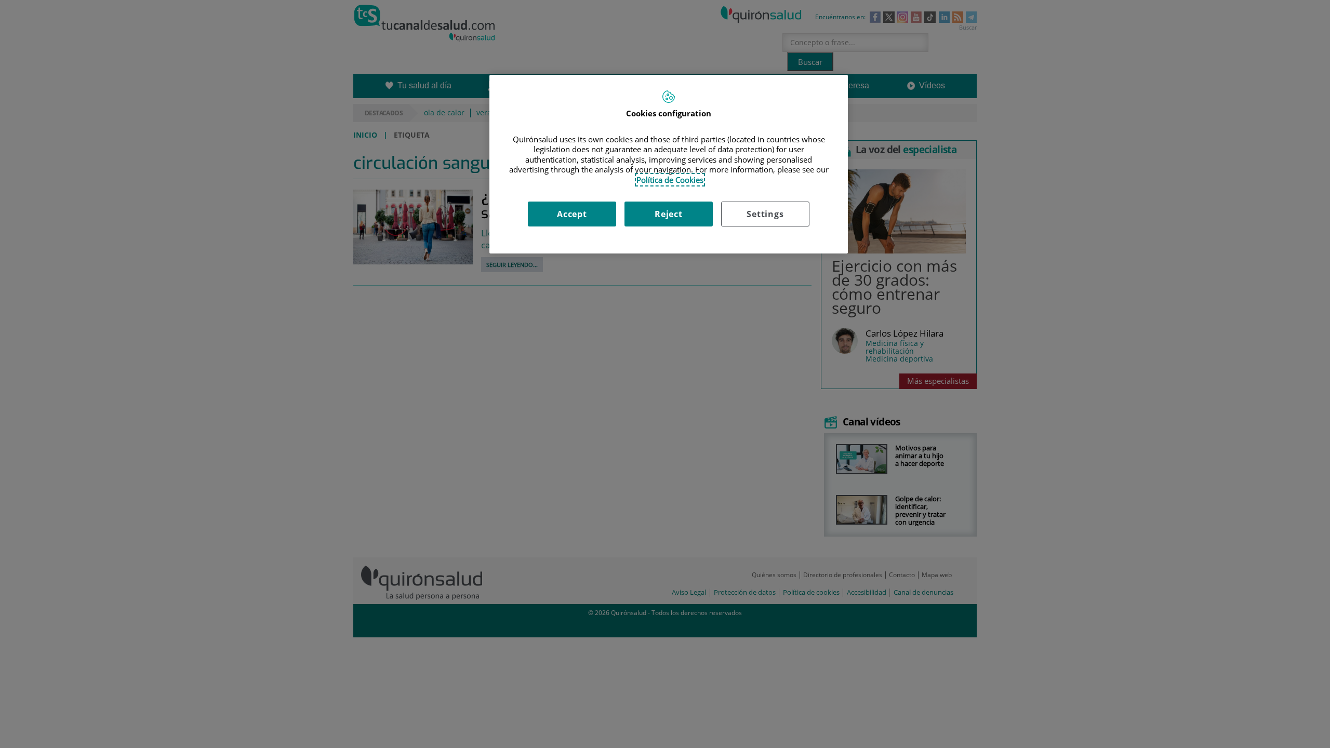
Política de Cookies (669, 180)
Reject (669, 214)
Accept (572, 214)
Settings (765, 214)
